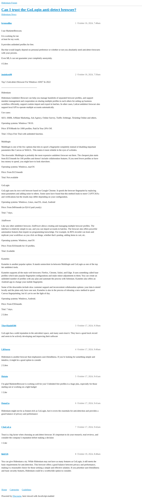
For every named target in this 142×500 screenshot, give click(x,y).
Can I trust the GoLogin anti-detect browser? (38, 9)
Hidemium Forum (9, 3)
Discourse (17, 496)
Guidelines (26, 490)
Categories (14, 490)
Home (4, 490)
